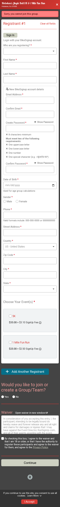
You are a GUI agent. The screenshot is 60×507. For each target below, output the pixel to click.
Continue (30, 463)
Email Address (14, 94)
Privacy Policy (40, 447)
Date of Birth (10, 179)
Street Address (12, 226)
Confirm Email (14, 108)
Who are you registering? (17, 45)
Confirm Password (17, 163)
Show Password (45, 122)
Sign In (10, 35)
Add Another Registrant (27, 372)
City (6, 269)
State (7, 283)
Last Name (10, 74)
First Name (10, 59)
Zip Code (9, 255)
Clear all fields (48, 23)
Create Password (16, 122)
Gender (8, 197)
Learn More (33, 495)
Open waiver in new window (30, 412)
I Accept (29, 501)
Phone (7, 209)
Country (8, 241)
